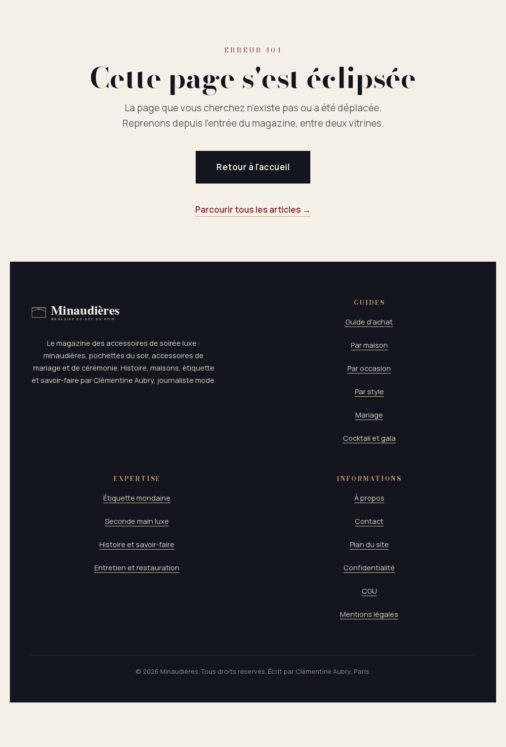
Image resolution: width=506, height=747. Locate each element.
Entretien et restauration (136, 567)
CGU (369, 591)
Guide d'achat (369, 322)
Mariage (369, 415)
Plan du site (369, 544)
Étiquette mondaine (136, 498)
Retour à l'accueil (253, 167)
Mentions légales (369, 614)
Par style (369, 391)
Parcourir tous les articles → (253, 209)
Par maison (369, 345)
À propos (369, 498)
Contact (369, 521)
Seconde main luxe (137, 521)
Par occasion (369, 368)
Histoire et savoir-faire (136, 544)
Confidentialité (369, 567)
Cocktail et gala (369, 438)
